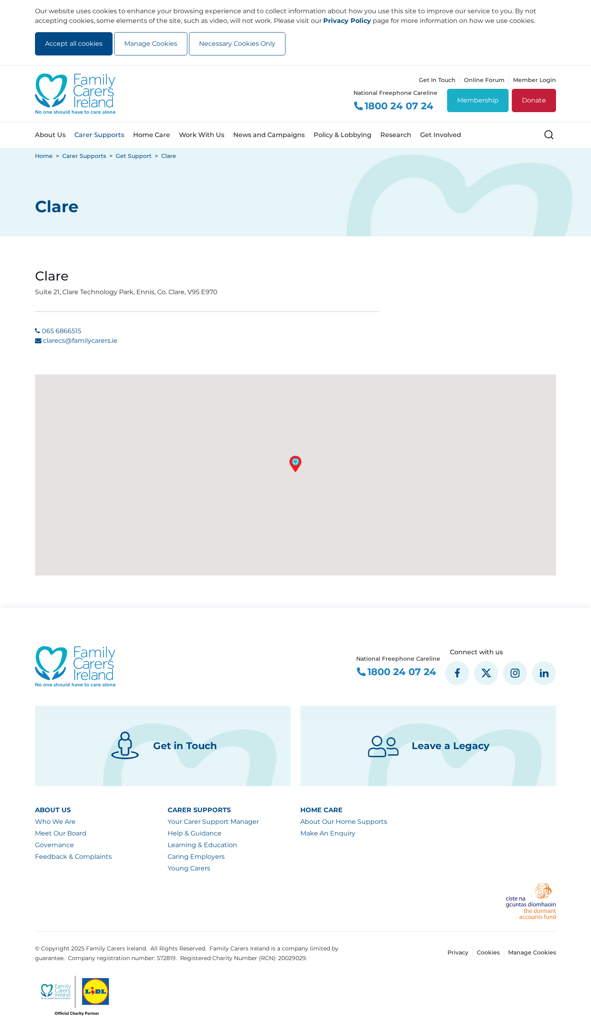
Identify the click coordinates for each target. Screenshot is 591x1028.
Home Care (151, 135)
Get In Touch (437, 80)
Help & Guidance (195, 833)
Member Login (534, 80)
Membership (478, 100)
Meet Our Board (60, 833)
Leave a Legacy (450, 746)
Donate (534, 100)
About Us (50, 135)
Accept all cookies (74, 43)
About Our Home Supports (343, 821)
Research (395, 135)
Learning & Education (202, 845)
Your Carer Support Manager (213, 821)
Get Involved (440, 135)
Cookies (488, 952)
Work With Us (201, 135)
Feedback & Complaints (73, 856)
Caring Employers (196, 856)
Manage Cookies (150, 43)
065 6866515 (61, 331)
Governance (54, 845)
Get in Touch (185, 746)
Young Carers (189, 868)
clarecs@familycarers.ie (80, 340)
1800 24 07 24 (399, 106)
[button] (295, 464)
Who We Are (55, 821)
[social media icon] (457, 673)
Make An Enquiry (327, 833)
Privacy (457, 952)
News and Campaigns (269, 135)
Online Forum (484, 80)
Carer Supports (99, 135)
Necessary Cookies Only (237, 43)
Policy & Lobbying (342, 135)
